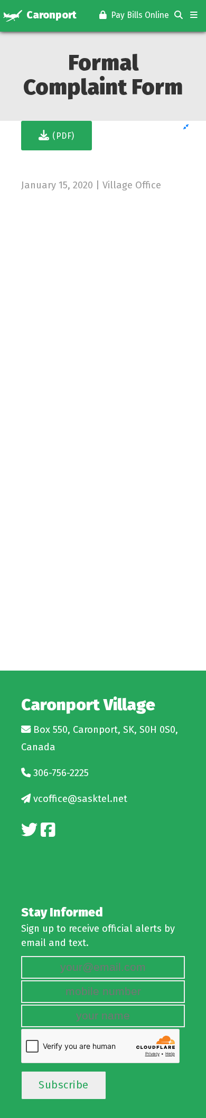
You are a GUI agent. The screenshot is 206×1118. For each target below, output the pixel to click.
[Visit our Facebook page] (48, 830)
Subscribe (64, 1084)
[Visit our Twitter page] (29, 830)
